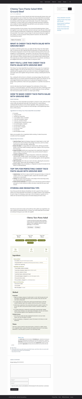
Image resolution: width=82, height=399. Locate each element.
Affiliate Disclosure (65, 397)
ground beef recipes (30, 349)
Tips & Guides (47, 1)
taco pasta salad (45, 349)
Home (41, 1)
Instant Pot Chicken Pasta (63, 26)
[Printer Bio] (15, 2)
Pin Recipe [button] (37, 227)
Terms (59, 397)
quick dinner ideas (38, 349)
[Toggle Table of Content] (23, 40)
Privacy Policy (54, 397)
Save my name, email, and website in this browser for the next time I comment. (30, 386)
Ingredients (15, 251)
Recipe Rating (13, 362)
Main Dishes (14, 347)
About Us (54, 1)
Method (31, 251)
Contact (59, 1)
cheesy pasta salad (15, 349)
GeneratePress (23, 397)
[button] (46, 259)
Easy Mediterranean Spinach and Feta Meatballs (21, 350)
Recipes (64, 1)
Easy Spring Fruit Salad (16, 351)
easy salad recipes (22, 349)
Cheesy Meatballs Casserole (63, 17)
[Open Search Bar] (70, 2)
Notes (46, 251)
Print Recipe (30, 227)
